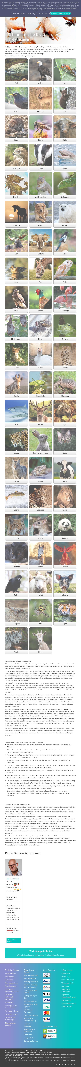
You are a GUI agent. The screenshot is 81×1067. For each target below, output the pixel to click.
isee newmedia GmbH (23, 1052)
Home (13, 1051)
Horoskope (8, 1002)
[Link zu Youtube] (71, 1064)
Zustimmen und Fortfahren (60, 13)
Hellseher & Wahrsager (28, 1011)
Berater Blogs (9, 977)
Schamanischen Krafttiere (10, 1024)
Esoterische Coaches (31, 1015)
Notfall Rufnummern (68, 1003)
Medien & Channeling (27, 1025)
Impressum (65, 986)
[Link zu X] (65, 1064)
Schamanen (28, 1035)
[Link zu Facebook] (56, 1064)
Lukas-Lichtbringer (13, 879)
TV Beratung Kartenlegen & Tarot (11, 990)
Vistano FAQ (65, 977)
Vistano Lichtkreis (67, 983)
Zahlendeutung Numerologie (10, 1018)
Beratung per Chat (30, 978)
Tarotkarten (9, 980)
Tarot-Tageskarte (10, 986)
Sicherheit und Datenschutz (40, 10)
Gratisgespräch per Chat (30, 997)
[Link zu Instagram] (62, 1064)
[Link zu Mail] (74, 1064)
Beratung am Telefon (31, 975)
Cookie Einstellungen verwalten (23, 13)
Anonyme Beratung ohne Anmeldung (30, 986)
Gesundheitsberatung (31, 1041)
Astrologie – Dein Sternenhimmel (11, 1007)
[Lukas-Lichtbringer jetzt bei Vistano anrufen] (13, 868)
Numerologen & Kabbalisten (29, 1030)
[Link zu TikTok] (59, 1064)
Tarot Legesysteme (11, 983)
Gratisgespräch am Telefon (30, 991)
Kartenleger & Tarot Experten (30, 1005)
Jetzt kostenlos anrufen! (11, 940)
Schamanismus (20, 1051)
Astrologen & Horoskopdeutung (30, 1019)
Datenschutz (44, 1052)
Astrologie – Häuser (11, 1014)
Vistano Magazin (10, 973)
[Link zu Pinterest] (68, 1064)
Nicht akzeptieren (43, 13)
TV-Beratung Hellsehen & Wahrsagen (9, 997)
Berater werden (66, 1006)
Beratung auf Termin (31, 982)
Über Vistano (65, 973)
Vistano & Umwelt (67, 980)
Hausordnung (66, 1000)
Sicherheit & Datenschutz (65, 990)
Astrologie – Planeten (12, 1011)
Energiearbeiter (29, 1038)
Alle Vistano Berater (30, 1001)
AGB (38, 1052)
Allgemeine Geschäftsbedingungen (68, 996)
